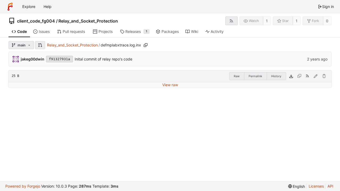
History (276, 76)
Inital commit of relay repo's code (103, 59)
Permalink (255, 76)
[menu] (296, 186)
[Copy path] (145, 45)
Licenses (316, 186)
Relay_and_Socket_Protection (88, 21)
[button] (40, 45)
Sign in (328, 6)
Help (48, 6)
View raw (170, 85)
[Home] (10, 6)
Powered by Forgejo (22, 186)
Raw (237, 76)
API (330, 186)
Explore (28, 6)
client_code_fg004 (36, 21)
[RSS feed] (231, 20)
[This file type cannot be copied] (299, 76)
